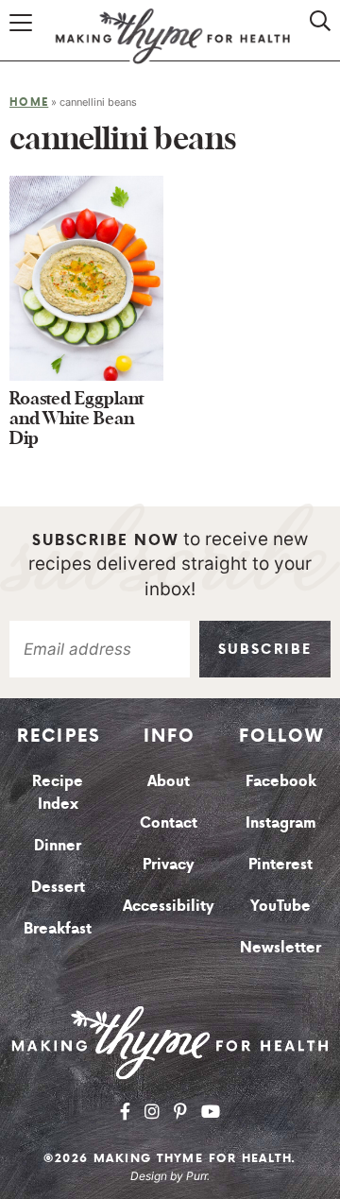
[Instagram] (152, 1111)
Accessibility (168, 905)
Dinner (57, 844)
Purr (196, 1176)
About (168, 780)
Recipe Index (57, 792)
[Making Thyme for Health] (170, 1042)
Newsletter (280, 946)
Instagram (281, 822)
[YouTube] (210, 1111)
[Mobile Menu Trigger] (23, 40)
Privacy (169, 863)
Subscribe (265, 649)
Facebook (281, 780)
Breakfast (58, 927)
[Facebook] (125, 1111)
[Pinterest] (180, 1111)
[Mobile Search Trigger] (314, 40)
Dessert (58, 886)
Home (28, 102)
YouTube (280, 905)
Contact (168, 822)
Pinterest (280, 863)
